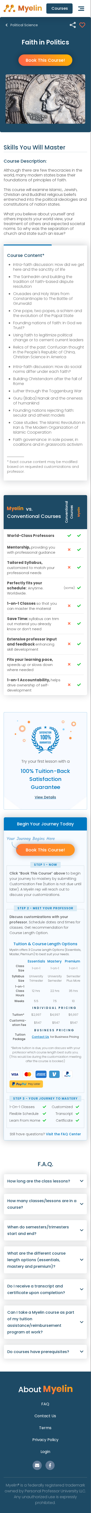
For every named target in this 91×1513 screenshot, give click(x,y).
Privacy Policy (45, 1440)
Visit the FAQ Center (63, 1134)
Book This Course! (45, 60)
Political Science (24, 25)
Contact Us (40, 1037)
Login (45, 1451)
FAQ (45, 1404)
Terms (45, 1428)
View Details (45, 797)
